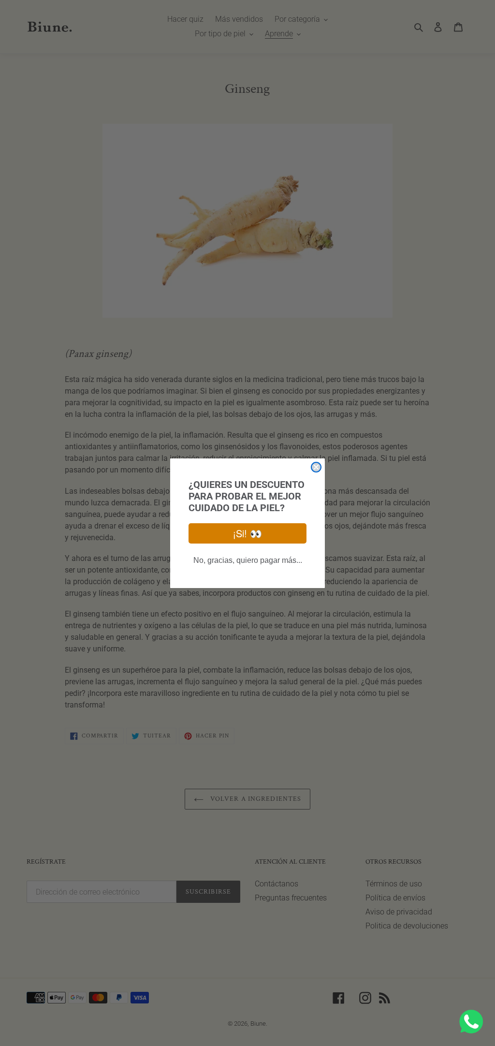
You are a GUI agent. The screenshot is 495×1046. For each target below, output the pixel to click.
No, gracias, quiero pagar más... (247, 560)
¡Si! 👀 (247, 533)
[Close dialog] (316, 467)
